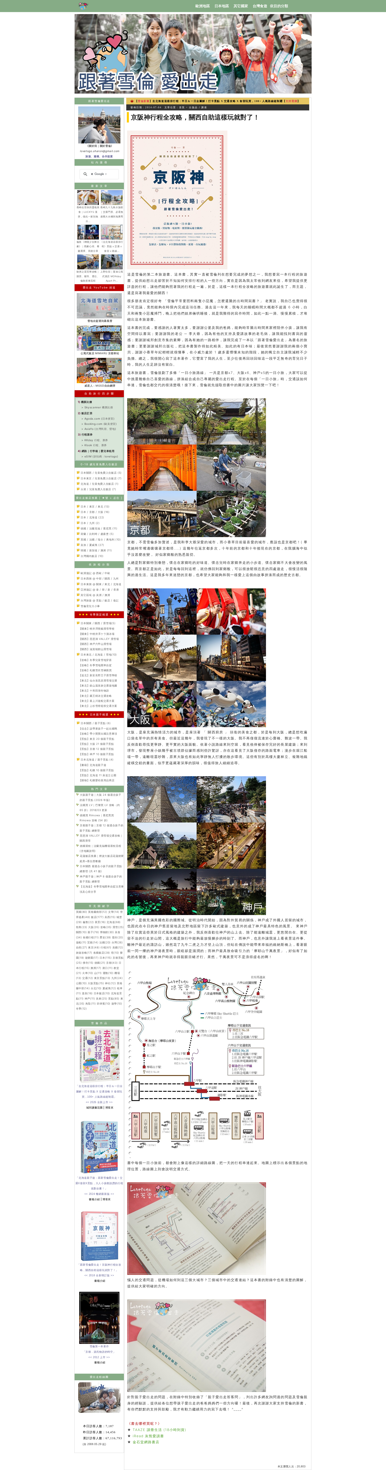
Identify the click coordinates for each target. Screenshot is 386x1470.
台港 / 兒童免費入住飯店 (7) (98, 489)
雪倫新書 (143, 101)
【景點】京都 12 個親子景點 (96, 748)
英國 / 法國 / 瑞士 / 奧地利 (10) (100, 539)
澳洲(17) (95, 968)
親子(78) (93, 932)
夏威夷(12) (109, 988)
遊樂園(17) (92, 957)
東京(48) (94, 947)
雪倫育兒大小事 (90, 606)
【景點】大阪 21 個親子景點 (96, 743)
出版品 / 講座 (198, 107)
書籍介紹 (94, 1199)
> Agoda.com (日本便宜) (97, 418)
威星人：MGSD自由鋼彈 (99, 385)
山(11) (98, 973)
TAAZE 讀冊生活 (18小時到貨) (159, 1430)
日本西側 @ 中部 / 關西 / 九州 (99, 578)
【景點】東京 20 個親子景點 (96, 738)
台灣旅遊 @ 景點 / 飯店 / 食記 (99, 600)
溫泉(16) (87, 993)
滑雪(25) (118, 927)
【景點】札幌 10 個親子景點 (96, 770)
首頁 (182, 107)
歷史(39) (105, 937)
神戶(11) (90, 998)
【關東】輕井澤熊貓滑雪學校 (97, 628)
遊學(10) (116, 1003)
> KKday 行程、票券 (94, 440)
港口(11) (107, 968)
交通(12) (87, 978)
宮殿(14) (92, 942)
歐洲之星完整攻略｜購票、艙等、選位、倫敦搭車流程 (88, 276)
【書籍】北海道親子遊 (92, 765)
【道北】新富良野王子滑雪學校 (98, 675)
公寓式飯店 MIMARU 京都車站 (100, 353)
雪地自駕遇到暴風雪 (99, 320)
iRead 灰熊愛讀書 (148, 1436)
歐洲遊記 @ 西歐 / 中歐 (95, 573)
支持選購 (291, 101)
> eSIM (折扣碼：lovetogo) (99, 456)
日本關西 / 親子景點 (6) (95, 723)
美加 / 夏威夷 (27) (92, 545)
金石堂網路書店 (148, 1442)
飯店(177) (97, 917)
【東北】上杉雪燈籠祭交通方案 (98, 705)
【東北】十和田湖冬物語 (94, 690)
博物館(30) (107, 932)
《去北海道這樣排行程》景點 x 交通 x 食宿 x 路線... (111, 246)
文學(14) (113, 911)
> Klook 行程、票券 (94, 445)
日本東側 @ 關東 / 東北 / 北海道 (100, 584)
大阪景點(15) (96, 983)
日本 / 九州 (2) (90, 523)
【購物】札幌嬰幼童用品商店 (97, 780)
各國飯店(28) (101, 952)
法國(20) (105, 942)
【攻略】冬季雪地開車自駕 (95, 665)
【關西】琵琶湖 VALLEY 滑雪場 (99, 638)
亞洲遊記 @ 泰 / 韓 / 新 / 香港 (99, 589)
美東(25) (101, 998)
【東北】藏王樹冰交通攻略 (95, 695)
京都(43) (112, 962)
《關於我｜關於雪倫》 (100, 145)
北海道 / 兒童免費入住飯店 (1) (99, 483)
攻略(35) (106, 927)
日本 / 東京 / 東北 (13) (95, 506)
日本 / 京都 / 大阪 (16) (95, 512)
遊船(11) (81, 942)
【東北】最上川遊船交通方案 (97, 700)
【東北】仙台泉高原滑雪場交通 (98, 680)
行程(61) (106, 947)
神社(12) (110, 983)
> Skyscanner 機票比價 (97, 407)
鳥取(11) (90, 1003)
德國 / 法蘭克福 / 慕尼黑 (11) (98, 528)
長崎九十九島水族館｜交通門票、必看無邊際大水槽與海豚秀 (111, 212)
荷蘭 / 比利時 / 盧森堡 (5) (97, 533)
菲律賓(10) (103, 1003)
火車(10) (87, 973)
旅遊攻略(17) (84, 952)
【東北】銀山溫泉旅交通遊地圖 (98, 685)
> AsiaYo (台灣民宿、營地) (98, 428)
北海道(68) (114, 922)
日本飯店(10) (102, 993)
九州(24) (117, 978)
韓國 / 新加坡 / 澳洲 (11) (96, 550)
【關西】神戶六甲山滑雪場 (95, 643)
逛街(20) (117, 937)
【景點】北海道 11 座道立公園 (97, 775)
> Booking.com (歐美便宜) (99, 423)
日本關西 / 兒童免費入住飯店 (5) (101, 472)
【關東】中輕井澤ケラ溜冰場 (97, 633)
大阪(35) (93, 927)
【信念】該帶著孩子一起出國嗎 (98, 728)
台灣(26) (117, 942)
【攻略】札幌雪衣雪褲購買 (95, 670)
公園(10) (81, 983)
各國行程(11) (91, 937)
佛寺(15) (88, 962)
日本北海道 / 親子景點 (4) (97, 759)
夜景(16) (100, 922)
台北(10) (96, 988)
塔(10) (115, 952)
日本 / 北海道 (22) (92, 517)
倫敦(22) (88, 922)
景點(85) (113, 998)
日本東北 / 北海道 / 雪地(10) (98, 654)
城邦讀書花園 (94, 1107)
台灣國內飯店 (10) (92, 556)
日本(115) (106, 957)
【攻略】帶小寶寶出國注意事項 (98, 733)
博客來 (109, 1107)
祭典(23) (81, 927)
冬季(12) (81, 1008)
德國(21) (99, 962)
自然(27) (81, 947)
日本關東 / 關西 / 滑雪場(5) (98, 623)
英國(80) (81, 911)
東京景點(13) (102, 978)
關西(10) (81, 932)
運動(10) (108, 973)
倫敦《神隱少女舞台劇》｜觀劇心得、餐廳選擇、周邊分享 (88, 246)
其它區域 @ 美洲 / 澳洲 (95, 595)
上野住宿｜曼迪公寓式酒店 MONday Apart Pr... (111, 276)
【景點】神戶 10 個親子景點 (96, 754)
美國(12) (117, 947)
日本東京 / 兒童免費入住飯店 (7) (101, 478)
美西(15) (110, 917)
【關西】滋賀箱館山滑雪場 (95, 649)
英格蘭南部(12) (97, 911)
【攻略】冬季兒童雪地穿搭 (95, 660)
